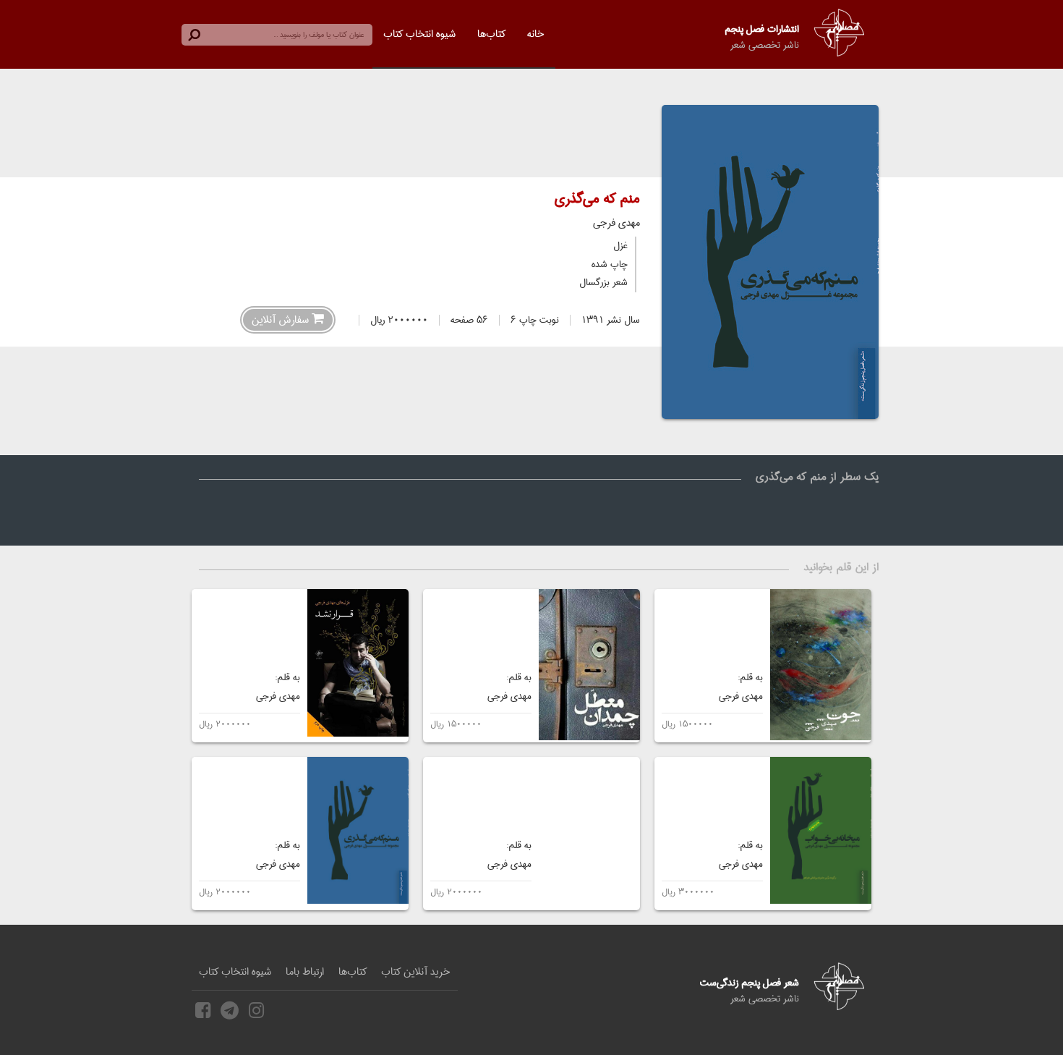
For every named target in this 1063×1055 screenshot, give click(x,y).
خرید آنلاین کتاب (416, 971)
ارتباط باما (305, 971)
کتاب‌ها (491, 34)
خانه (536, 34)
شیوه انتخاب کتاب (419, 34)
